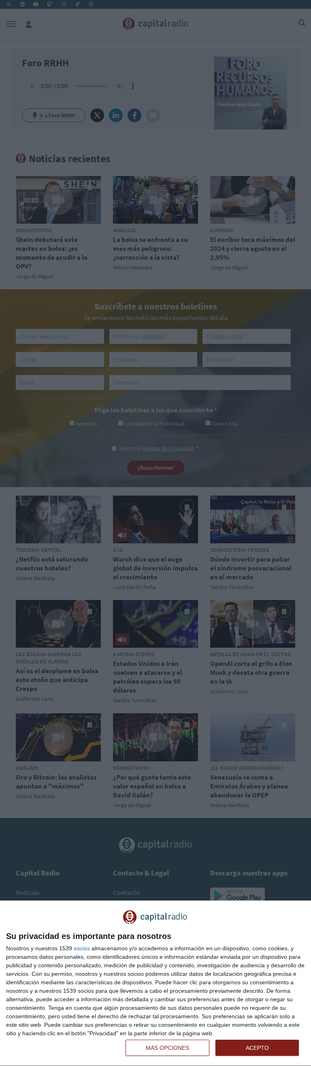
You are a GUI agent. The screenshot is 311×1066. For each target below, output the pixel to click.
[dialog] (155, 983)
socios (82, 948)
